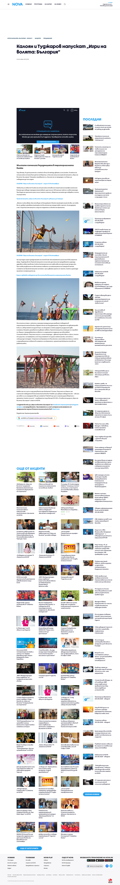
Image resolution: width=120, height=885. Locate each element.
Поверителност (69, 874)
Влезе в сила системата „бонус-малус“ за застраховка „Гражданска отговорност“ (103, 656)
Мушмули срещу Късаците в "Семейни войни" (68, 836)
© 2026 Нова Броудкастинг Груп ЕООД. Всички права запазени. (21, 880)
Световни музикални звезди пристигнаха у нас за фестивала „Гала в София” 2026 (69, 652)
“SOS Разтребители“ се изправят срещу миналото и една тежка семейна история (25, 723)
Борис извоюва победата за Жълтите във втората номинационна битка (44, 275)
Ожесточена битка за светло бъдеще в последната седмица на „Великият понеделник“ (48, 510)
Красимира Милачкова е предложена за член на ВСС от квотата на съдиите (103, 734)
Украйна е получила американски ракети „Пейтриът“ (103, 138)
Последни (10, 860)
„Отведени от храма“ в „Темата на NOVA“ (25, 556)
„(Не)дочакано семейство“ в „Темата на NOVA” (25, 790)
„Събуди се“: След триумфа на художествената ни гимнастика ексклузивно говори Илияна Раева (70, 701)
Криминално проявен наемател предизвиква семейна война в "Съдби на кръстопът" (47, 791)
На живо (57, 4)
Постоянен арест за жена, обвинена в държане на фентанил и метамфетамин (103, 401)
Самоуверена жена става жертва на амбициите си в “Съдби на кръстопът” (69, 557)
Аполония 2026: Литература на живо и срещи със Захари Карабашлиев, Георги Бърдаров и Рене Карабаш (25, 654)
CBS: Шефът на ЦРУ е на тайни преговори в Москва (103, 521)
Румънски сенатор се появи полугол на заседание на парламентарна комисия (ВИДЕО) (103, 150)
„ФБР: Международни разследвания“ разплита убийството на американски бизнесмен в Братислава (47, 581)
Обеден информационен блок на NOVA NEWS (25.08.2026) (103, 510)
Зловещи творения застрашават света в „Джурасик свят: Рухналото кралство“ (69, 723)
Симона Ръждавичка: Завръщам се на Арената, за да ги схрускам (68, 630)
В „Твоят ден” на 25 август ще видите (23, 629)
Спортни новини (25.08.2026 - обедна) (102, 721)
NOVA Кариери (66, 862)
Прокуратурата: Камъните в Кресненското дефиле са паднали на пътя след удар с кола (103, 193)
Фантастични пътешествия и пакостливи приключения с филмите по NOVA (25, 511)
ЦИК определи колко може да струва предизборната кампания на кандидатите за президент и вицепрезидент (102, 480)
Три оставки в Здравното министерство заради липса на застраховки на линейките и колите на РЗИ (103, 314)
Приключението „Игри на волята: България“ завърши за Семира (40, 198)
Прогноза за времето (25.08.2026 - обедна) (103, 698)
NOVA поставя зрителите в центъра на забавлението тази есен (26, 579)
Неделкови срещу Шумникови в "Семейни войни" (25, 604)
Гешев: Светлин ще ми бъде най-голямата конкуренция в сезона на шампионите (70, 605)
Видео (9, 868)
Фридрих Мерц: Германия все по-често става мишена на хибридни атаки (103, 604)
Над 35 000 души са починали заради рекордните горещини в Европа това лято (103, 710)
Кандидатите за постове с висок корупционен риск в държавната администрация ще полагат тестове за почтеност (102, 258)
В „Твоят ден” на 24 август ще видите (45, 698)
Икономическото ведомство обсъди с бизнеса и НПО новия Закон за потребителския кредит (102, 166)
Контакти (55, 874)
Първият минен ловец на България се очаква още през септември (103, 746)
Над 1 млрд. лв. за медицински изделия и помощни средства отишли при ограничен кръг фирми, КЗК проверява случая (103, 549)
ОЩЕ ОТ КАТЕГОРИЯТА (29, 848)
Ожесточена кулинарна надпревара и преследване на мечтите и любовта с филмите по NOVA (47, 724)
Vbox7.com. (56, 409)
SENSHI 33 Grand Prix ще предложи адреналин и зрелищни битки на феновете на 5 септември (25, 837)
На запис (48, 4)
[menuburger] (9, 4)
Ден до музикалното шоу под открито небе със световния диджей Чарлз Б (26, 769)
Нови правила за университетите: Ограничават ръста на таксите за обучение (103, 579)
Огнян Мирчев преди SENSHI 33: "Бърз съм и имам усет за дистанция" (46, 630)
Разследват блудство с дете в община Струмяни (103, 438)
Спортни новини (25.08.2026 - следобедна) (101, 244)
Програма (38, 4)
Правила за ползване (86, 874)
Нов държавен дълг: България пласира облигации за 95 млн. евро (102, 373)
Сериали (46, 865)
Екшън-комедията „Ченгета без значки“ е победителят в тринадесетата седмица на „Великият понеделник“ (47, 607)
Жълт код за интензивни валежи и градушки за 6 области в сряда (103, 642)
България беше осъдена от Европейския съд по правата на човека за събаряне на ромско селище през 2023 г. (103, 464)
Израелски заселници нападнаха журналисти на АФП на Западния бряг (103, 328)
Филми (46, 868)
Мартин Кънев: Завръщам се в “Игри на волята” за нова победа (47, 533)
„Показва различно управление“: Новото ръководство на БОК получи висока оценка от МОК (103, 769)
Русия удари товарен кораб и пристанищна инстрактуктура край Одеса (103, 617)
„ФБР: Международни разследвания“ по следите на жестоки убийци (24, 678)
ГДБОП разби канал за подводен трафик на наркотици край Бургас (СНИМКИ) (103, 232)
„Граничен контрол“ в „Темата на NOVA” (46, 556)
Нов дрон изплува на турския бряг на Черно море (103, 180)
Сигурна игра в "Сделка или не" (47, 676)
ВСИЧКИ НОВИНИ (92, 794)
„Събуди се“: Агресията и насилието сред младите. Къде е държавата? (48, 769)
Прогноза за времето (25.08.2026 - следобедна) (103, 220)
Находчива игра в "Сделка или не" (67, 578)
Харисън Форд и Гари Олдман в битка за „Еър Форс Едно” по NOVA (25, 812)
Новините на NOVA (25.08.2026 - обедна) (102, 755)
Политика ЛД (77, 874)
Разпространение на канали (29, 874)
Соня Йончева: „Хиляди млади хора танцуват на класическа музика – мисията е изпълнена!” (48, 652)
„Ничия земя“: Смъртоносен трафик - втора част (69, 533)
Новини (28, 4)
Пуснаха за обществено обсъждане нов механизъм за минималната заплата (103, 341)
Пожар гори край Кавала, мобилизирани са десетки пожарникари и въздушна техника (103, 565)
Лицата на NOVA (31, 862)
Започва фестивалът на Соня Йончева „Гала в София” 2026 (70, 746)
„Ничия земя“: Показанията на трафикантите (67, 790)
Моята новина (12, 865)
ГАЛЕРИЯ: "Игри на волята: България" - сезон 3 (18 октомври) (38, 183)
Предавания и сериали (32, 865)
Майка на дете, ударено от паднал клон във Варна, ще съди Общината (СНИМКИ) (103, 285)
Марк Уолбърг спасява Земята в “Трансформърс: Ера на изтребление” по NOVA (25, 747)
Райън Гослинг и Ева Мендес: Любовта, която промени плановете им (102, 426)
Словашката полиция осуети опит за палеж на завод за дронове (103, 127)
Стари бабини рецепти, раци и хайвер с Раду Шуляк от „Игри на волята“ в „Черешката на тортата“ (25, 701)
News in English (66, 865)
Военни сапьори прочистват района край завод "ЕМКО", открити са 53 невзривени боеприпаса (103, 497)
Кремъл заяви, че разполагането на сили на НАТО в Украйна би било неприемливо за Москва (103, 387)
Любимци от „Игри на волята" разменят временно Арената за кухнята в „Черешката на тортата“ (25, 487)
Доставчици (48, 874)
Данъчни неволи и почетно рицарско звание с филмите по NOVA (68, 813)
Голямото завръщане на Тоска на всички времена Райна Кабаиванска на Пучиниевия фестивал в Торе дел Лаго (26, 535)
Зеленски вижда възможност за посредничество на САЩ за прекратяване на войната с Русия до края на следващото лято (103, 358)
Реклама (9, 874)
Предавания (47, 862)
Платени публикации (12, 876)
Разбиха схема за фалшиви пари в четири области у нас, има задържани (103, 670)
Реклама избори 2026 (17, 874)
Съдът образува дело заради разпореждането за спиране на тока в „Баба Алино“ (103, 299)
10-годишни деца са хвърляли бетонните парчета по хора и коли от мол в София (103, 414)
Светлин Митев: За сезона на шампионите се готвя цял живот (47, 485)
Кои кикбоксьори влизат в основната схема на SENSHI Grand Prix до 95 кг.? (70, 769)
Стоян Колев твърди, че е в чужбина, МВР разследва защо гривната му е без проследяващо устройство (103, 685)
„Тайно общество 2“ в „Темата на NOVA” (46, 745)
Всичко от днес (12, 862)
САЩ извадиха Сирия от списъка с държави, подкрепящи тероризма (103, 630)
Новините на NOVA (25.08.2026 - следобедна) (101, 273)
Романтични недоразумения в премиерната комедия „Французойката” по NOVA (47, 814)
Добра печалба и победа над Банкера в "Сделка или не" (48, 836)
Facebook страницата (61, 404)
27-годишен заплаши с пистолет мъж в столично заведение (103, 782)
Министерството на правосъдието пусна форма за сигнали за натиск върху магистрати (103, 207)
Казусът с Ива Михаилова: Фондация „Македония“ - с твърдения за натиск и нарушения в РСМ (103, 533)
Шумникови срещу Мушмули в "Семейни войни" (68, 677)
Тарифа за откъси (41, 874)
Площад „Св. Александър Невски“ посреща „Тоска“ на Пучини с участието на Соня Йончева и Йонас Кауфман (70, 487)
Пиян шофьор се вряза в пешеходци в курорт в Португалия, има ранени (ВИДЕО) (103, 450)
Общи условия (62, 874)
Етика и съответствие (97, 874)
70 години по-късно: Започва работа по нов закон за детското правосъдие (103, 591)
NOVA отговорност (68, 860)
